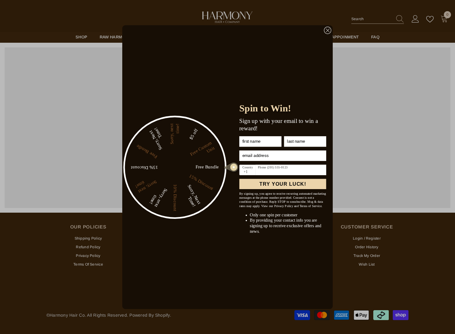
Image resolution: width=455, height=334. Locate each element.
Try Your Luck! (282, 184)
